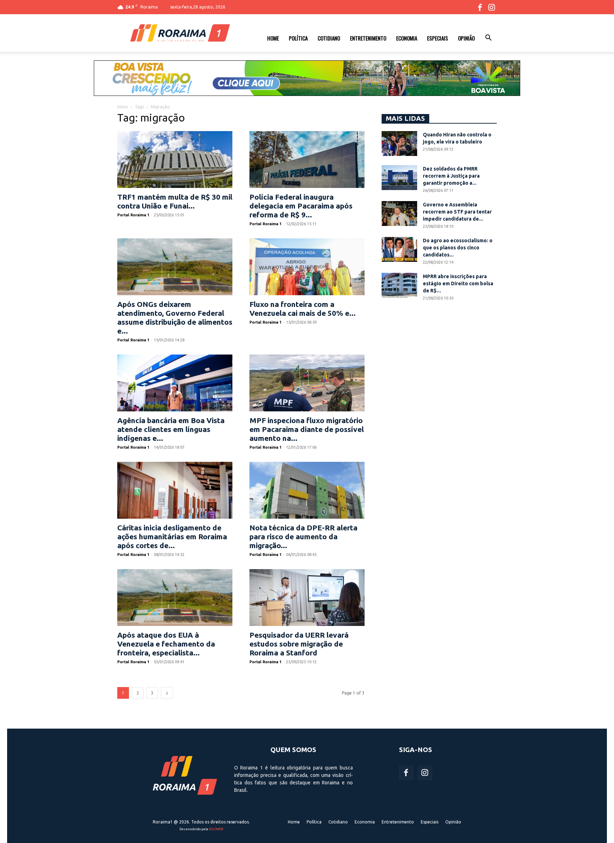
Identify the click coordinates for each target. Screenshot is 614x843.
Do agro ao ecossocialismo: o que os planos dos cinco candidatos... (457, 248)
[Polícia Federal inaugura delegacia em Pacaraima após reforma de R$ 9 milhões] (307, 159)
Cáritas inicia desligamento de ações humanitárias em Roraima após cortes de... (172, 536)
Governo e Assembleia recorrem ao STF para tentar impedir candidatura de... (457, 212)
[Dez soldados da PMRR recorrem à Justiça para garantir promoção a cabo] (399, 177)
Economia (406, 38)
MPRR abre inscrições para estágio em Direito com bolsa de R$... (458, 283)
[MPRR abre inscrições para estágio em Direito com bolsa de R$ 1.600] (399, 285)
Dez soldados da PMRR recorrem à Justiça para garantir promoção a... (451, 176)
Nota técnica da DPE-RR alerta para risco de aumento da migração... (303, 536)
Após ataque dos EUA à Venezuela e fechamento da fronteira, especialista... (166, 644)
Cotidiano (329, 38)
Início (122, 106)
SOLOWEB (216, 829)
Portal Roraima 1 (133, 215)
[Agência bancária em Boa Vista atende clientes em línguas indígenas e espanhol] (174, 383)
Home (273, 38)
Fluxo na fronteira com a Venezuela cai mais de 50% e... (302, 308)
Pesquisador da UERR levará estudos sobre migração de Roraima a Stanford (299, 644)
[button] (488, 39)
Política (298, 38)
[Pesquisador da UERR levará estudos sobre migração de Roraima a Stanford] (307, 597)
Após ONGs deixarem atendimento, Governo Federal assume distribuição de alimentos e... (174, 317)
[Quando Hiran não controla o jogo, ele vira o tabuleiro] (399, 143)
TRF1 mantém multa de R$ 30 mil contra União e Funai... (174, 201)
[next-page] (167, 693)
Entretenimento (368, 38)
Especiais (437, 38)
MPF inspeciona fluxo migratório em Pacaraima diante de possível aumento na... (306, 429)
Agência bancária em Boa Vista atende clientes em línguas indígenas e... (171, 429)
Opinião (466, 38)
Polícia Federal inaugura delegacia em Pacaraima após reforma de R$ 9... (300, 206)
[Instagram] (491, 7)
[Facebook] (479, 7)
